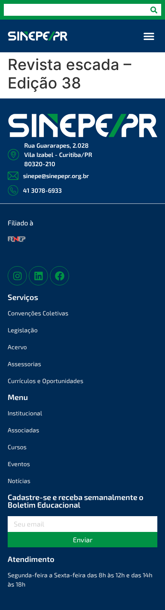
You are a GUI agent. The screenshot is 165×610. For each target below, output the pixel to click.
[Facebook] (59, 275)
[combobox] (75, 10)
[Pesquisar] (154, 10)
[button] (148, 36)
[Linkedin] (38, 275)
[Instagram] (17, 275)
